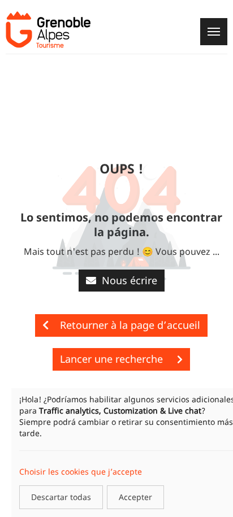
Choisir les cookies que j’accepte (80, 471)
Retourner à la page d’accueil (130, 325)
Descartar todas (61, 497)
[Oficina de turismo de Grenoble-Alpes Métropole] (48, 29)
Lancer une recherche (113, 359)
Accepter (135, 497)
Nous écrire (129, 280)
